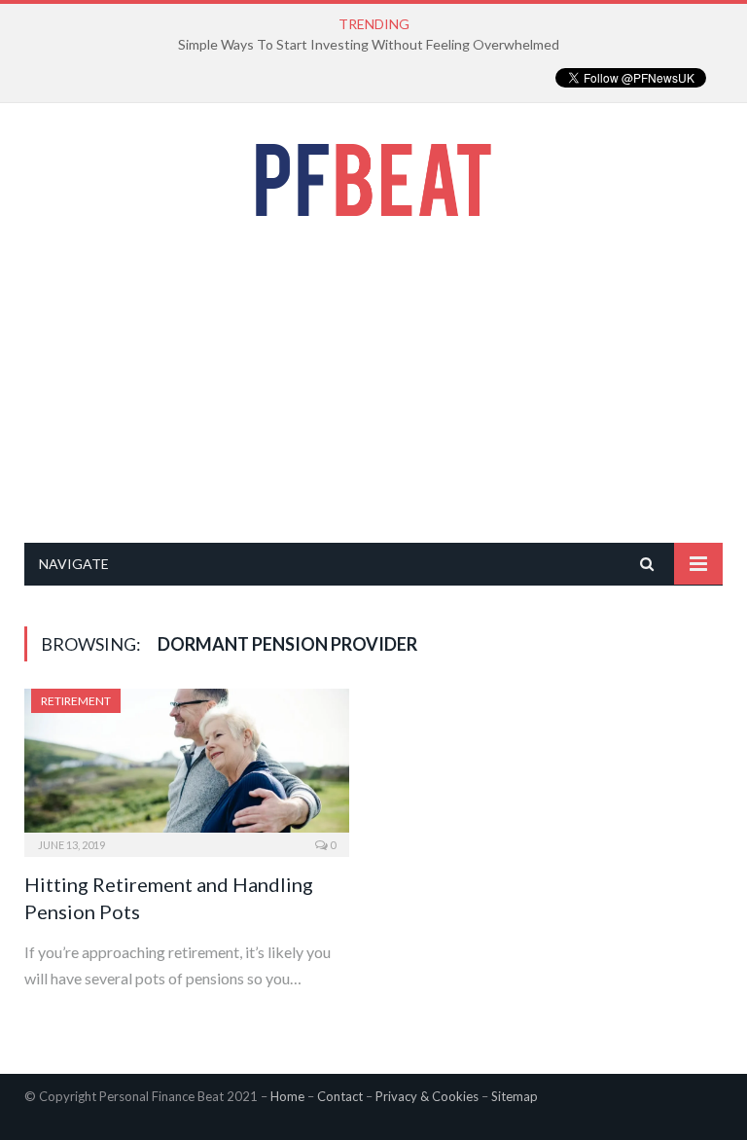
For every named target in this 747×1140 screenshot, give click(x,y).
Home (287, 1096)
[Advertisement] (373, 379)
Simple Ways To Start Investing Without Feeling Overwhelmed (368, 44)
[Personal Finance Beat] (373, 174)
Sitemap (514, 1096)
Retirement (76, 701)
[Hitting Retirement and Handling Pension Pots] (186, 766)
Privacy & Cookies (427, 1096)
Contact (340, 1096)
